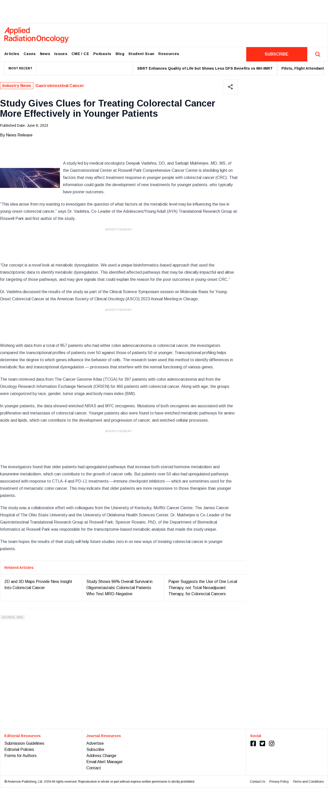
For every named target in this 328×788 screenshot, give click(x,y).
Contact (93, 768)
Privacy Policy (279, 781)
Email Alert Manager (104, 762)
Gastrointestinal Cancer (59, 85)
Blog (120, 54)
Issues (60, 54)
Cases (30, 54)
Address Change (101, 755)
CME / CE (80, 54)
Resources (168, 54)
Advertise (95, 743)
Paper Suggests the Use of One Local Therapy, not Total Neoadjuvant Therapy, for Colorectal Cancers (202, 587)
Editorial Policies (19, 749)
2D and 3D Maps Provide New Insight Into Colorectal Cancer (38, 584)
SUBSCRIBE (277, 54)
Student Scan (141, 54)
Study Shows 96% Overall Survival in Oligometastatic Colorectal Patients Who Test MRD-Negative (119, 587)
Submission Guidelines (24, 743)
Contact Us (257, 781)
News (45, 54)
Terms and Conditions (308, 781)
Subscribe (95, 749)
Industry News (16, 85)
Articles (11, 54)
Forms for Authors (20, 755)
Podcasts (102, 54)
